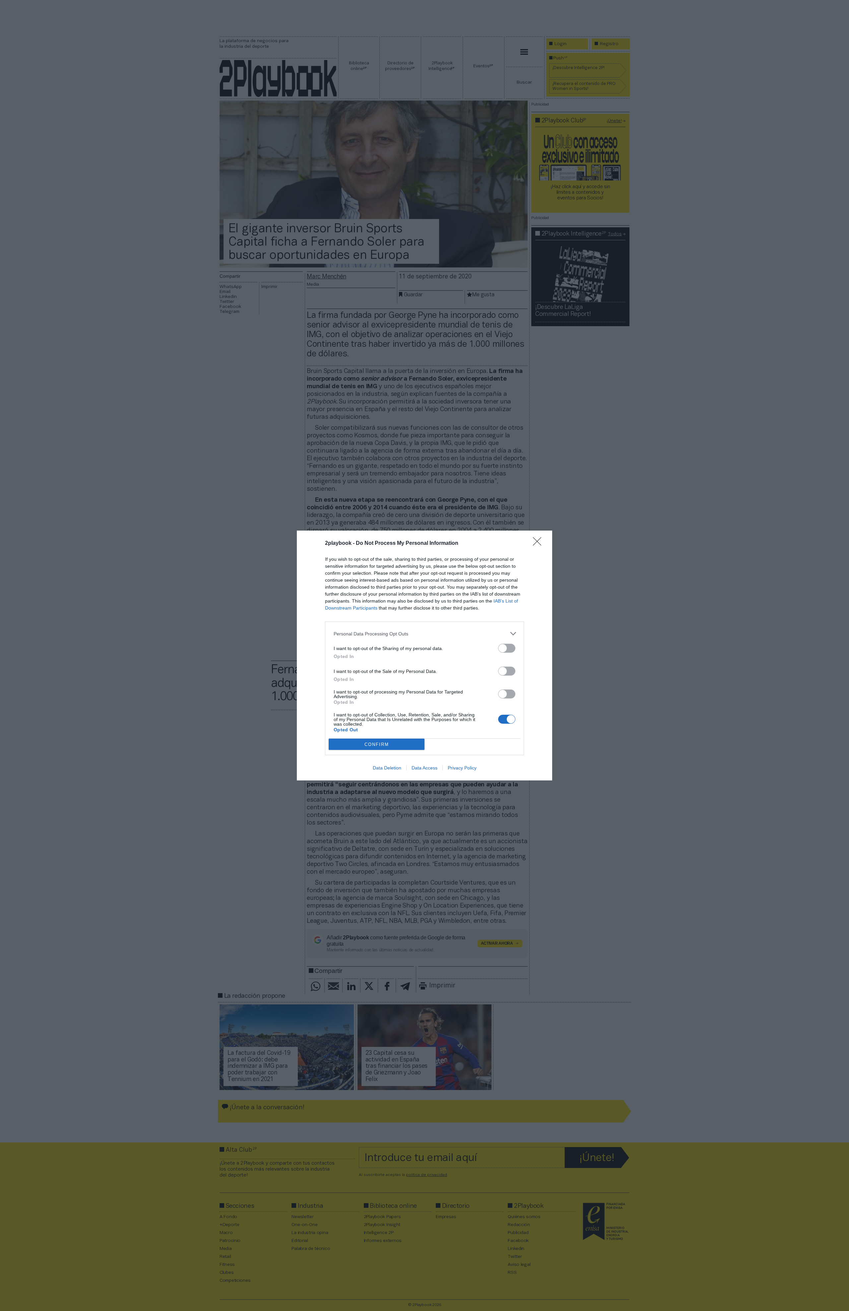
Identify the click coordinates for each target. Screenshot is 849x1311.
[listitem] (424, 633)
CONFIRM (376, 744)
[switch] (506, 648)
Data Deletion (387, 767)
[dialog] (424, 655)
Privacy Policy (462, 767)
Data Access (424, 767)
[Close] (539, 543)
